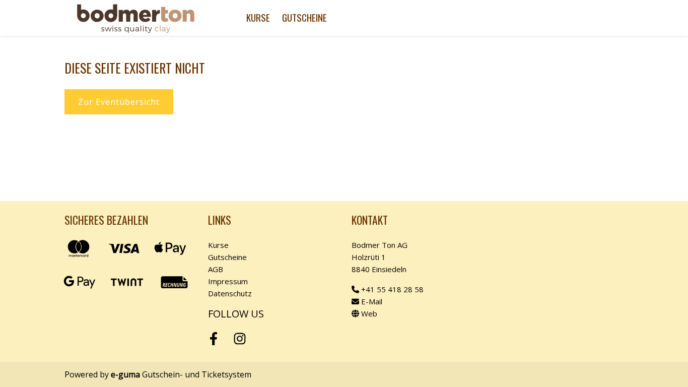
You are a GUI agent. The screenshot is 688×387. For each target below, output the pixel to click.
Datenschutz (230, 293)
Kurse (258, 17)
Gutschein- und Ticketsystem (181, 374)
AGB (215, 269)
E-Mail (370, 301)
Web (368, 313)
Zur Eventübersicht (119, 101)
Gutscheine (304, 17)
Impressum (228, 281)
